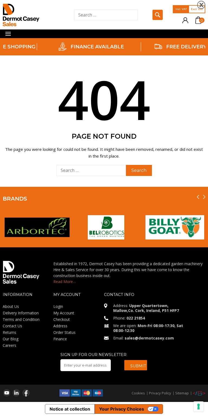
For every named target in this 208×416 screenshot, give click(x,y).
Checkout (61, 319)
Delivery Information (21, 312)
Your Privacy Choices (121, 409)
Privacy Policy (160, 393)
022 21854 (135, 318)
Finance (60, 338)
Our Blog (10, 338)
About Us (11, 306)
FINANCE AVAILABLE (86, 47)
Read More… (64, 281)
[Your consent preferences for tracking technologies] (198, 406)
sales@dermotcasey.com (149, 338)
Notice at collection (70, 409)
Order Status (64, 332)
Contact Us (12, 325)
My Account (63, 312)
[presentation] (198, 197)
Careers (9, 345)
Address (60, 325)
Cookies (138, 393)
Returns (9, 332)
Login (58, 306)
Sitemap (182, 393)
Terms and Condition (21, 319)
